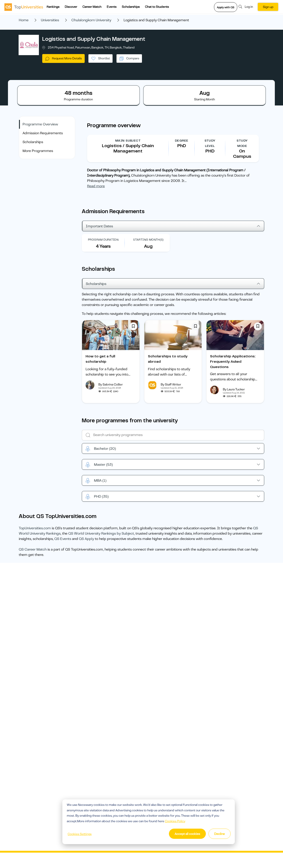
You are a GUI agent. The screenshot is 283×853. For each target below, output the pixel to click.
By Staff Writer (171, 384)
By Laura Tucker (234, 389)
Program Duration (103, 239)
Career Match (91, 7)
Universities (50, 20)
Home (24, 20)
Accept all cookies (187, 834)
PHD (101, 496)
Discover (71, 7)
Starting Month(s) (148, 239)
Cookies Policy (175, 821)
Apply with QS (225, 7)
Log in (249, 7)
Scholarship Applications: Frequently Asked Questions (233, 361)
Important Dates (99, 226)
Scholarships (131, 7)
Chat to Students (157, 7)
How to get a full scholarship (100, 359)
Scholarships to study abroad (167, 359)
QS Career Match (33, 549)
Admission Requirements (43, 133)
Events (112, 7)
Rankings (53, 7)
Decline (219, 834)
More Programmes (38, 151)
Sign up (268, 7)
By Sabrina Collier (110, 384)
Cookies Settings (80, 834)
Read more (96, 186)
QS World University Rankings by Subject (101, 533)
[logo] (23, 7)
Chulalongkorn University (91, 20)
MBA (100, 480)
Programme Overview (40, 124)
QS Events (62, 539)
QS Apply (86, 539)
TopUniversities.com (35, 528)
